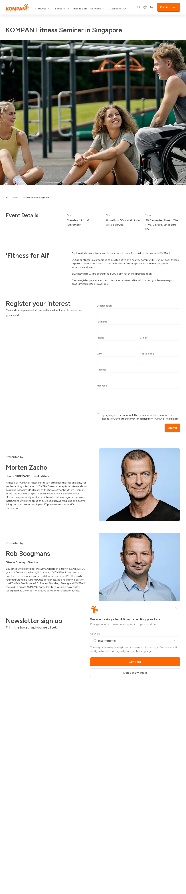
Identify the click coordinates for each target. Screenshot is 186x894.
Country (95, 633)
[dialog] (93, 447)
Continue (135, 661)
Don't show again (135, 672)
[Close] (175, 607)
